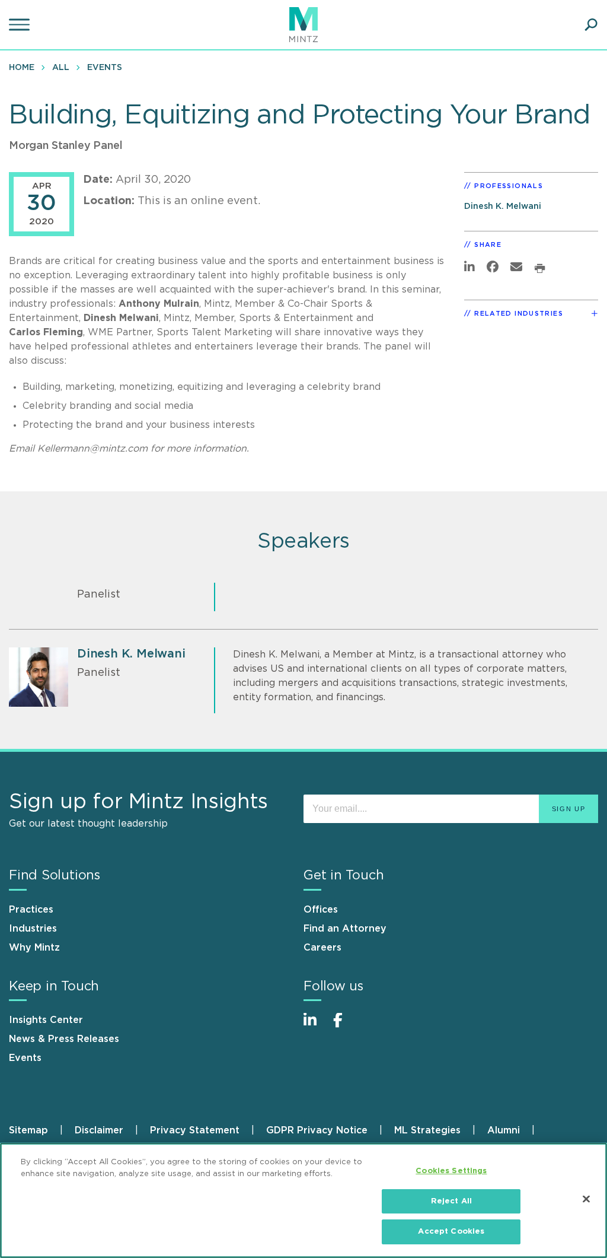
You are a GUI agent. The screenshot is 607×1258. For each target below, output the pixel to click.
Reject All (451, 1201)
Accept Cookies (451, 1231)
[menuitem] (24, 67)
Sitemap (28, 1130)
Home (21, 67)
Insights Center (46, 1020)
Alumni (503, 1130)
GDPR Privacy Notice (317, 1130)
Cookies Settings (451, 1171)
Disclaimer (99, 1130)
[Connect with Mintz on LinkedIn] (315, 1026)
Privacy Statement (194, 1130)
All (60, 67)
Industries (33, 928)
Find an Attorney (345, 928)
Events (104, 67)
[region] (303, 1200)
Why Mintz (34, 947)
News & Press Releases (64, 1039)
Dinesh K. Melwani (502, 206)
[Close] (586, 1199)
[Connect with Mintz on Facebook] (345, 1026)
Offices (321, 909)
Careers (322, 947)
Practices (31, 909)
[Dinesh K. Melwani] (38, 677)
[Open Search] (591, 25)
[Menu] (21, 25)
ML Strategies (427, 1130)
